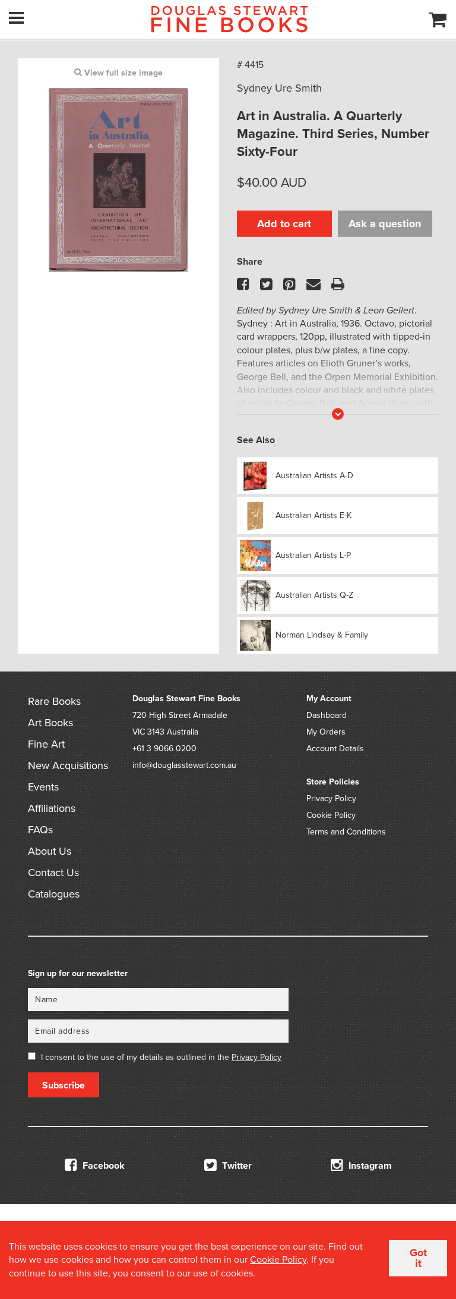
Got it (418, 1258)
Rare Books (54, 701)
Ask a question (385, 223)
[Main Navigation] (16, 18)
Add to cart (284, 223)
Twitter (236, 1166)
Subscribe (63, 1085)
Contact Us (53, 872)
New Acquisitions (68, 765)
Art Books (50, 722)
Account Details (335, 748)
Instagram (369, 1166)
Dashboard (326, 715)
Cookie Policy (331, 815)
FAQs (40, 829)
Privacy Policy (331, 798)
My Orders (326, 732)
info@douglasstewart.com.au (184, 765)
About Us (49, 851)
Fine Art (46, 744)
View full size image (122, 73)
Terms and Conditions (346, 832)
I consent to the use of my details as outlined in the (161, 1057)
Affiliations (51, 808)
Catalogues (54, 893)
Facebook (102, 1166)
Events (43, 786)
